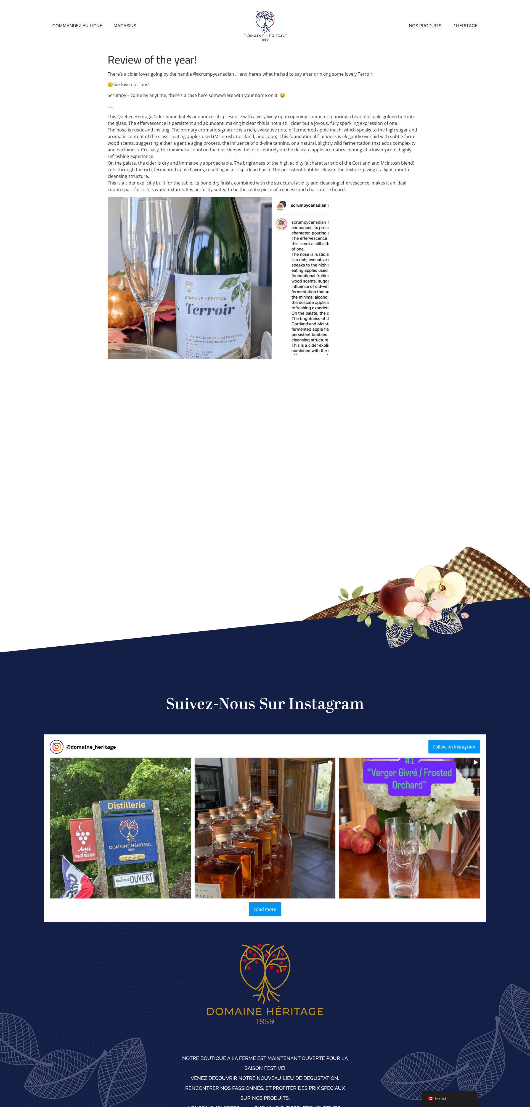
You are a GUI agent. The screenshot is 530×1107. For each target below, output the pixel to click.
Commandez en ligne (77, 25)
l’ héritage (465, 25)
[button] (120, 828)
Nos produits (425, 25)
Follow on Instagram (454, 747)
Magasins (124, 25)
